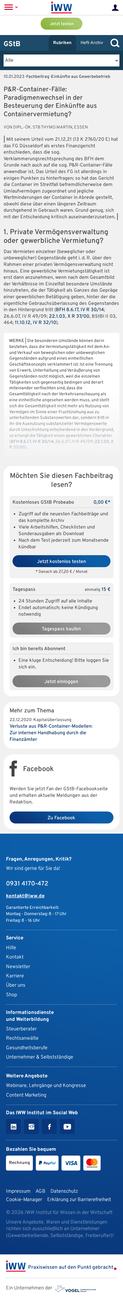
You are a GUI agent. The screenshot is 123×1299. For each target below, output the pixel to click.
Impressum (18, 1191)
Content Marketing (26, 1095)
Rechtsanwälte (22, 1038)
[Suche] (113, 43)
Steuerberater (21, 1029)
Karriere (15, 976)
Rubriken (62, 43)
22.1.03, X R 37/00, (69, 317)
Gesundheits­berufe (26, 1048)
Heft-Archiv (92, 43)
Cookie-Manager (24, 1200)
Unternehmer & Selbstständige (39, 1057)
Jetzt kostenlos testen (61, 562)
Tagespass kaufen (61, 629)
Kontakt (15, 957)
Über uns (15, 985)
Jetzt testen (62, 24)
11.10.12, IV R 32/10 (35, 323)
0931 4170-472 (27, 884)
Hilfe (11, 948)
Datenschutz (64, 1191)
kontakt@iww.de (25, 896)
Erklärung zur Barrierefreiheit (79, 1200)
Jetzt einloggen (61, 682)
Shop (11, 995)
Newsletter (18, 967)
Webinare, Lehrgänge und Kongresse (46, 1085)
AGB (40, 1191)
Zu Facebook (61, 818)
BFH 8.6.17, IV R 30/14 (80, 310)
